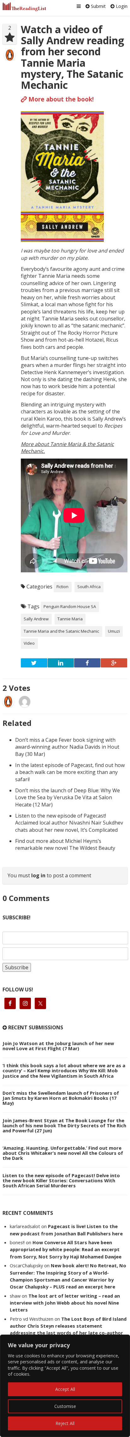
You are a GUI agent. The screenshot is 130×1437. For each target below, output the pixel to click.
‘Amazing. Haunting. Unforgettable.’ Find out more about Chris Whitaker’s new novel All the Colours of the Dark (63, 1153)
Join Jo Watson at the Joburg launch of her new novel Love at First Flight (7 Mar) (58, 1045)
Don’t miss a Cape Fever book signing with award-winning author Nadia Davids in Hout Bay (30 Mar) (67, 747)
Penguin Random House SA (70, 606)
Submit (98, 6)
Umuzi (114, 631)
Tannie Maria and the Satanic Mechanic (61, 631)
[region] (65, 1386)
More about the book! (60, 99)
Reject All (65, 1423)
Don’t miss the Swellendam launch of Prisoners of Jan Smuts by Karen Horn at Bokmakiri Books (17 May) (61, 1098)
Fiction (62, 586)
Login (121, 6)
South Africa (89, 586)
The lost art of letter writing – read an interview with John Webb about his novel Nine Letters (65, 1303)
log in (38, 875)
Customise (65, 1406)
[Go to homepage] (24, 6)
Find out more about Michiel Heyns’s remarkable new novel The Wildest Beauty (65, 844)
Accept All (65, 1389)
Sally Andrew (36, 619)
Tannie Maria (70, 619)
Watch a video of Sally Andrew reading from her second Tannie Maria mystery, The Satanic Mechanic (72, 57)
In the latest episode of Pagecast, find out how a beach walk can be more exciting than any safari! (70, 772)
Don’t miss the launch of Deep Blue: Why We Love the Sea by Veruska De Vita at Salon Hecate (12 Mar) (67, 797)
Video (29, 643)
